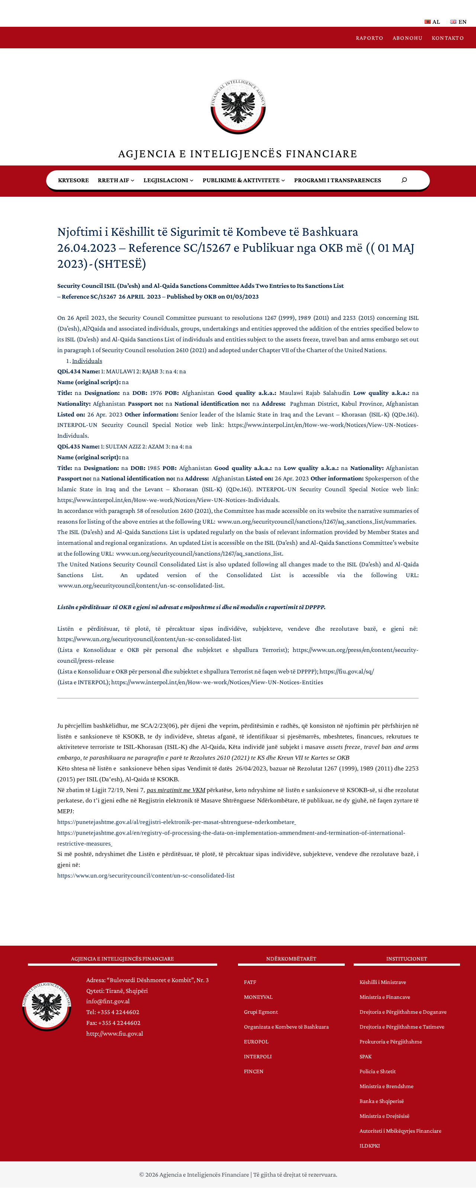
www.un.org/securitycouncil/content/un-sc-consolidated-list (140, 585)
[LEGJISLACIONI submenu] (192, 180)
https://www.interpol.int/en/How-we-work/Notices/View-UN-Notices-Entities (217, 682)
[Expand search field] (404, 180)
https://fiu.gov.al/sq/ (346, 671)
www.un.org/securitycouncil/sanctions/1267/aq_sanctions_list (199, 553)
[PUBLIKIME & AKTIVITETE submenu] (283, 180)
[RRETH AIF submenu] (133, 180)
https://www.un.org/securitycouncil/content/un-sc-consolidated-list (149, 639)
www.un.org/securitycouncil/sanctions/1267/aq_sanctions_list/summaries (316, 521)
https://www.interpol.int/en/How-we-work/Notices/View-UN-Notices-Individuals (167, 500)
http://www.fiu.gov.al (114, 1033)
